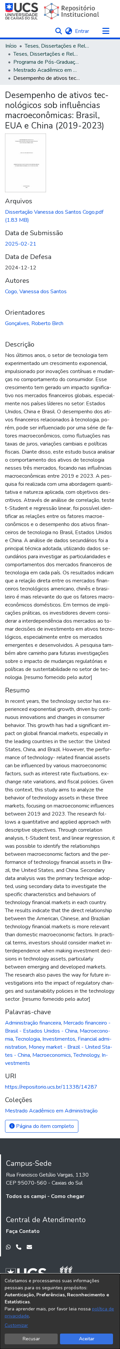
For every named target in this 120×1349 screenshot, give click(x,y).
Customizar (16, 1325)
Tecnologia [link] (27, 1039)
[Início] (53, 11)
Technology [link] (86, 1055)
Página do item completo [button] (44, 1126)
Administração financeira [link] (33, 1023)
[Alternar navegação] (105, 31)
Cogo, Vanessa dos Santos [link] (36, 291)
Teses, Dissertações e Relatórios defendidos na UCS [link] (46, 54)
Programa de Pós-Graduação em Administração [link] (46, 62)
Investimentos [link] (58, 1039)
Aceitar (86, 1339)
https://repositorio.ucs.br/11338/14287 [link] (51, 1087)
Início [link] (11, 46)
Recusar (31, 1339)
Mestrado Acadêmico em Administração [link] (46, 70)
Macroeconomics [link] (51, 1055)
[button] (58, 31)
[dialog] (60, 1311)
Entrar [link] (82, 31)
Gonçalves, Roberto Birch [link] (34, 323)
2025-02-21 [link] (20, 244)
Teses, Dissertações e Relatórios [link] (58, 46)
